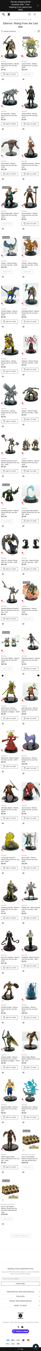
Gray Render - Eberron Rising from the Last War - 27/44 (9, 165)
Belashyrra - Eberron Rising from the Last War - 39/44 (9, 759)
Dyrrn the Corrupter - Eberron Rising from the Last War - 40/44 (10, 959)
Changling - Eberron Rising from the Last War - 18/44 (30, 958)
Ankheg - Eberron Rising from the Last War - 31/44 (30, 264)
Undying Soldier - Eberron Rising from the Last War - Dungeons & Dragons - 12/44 (10, 1059)
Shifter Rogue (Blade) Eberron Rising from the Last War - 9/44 (31, 1059)
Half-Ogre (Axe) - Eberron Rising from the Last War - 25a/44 (30, 710)
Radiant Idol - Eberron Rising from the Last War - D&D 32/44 (31, 909)
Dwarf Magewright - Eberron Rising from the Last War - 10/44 (10, 215)
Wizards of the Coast (28, 1154)
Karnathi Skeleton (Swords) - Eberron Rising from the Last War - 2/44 (10, 610)
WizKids (3, 61)
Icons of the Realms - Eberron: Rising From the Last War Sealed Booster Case (9, 1209)
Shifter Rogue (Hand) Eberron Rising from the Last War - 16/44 (10, 1158)
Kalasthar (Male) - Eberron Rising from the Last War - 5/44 (9, 1108)
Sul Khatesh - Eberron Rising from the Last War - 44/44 (30, 1009)
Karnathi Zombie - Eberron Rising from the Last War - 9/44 (9, 1009)
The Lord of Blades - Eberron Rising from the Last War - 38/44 (10, 660)
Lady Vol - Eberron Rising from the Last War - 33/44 (9, 561)
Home (11, 19)
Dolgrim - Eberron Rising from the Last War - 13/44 (30, 412)
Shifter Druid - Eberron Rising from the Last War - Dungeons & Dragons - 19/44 (10, 710)
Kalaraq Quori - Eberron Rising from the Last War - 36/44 (30, 610)
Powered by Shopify (32, 1322)
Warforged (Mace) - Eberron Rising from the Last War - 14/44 (30, 313)
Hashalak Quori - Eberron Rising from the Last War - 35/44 (30, 1108)
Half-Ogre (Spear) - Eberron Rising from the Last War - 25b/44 (9, 809)
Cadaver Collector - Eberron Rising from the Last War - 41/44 (30, 462)
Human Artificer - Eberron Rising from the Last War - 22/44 (30, 215)
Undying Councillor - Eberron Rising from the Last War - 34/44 (10, 909)
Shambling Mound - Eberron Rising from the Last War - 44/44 (10, 512)
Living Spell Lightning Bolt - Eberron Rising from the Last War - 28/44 (31, 512)
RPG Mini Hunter (9, 14)
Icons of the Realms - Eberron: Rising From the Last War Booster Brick (30, 1158)
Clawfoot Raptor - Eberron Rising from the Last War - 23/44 (9, 313)
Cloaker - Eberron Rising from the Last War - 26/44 (9, 264)
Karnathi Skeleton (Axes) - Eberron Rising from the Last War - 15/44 (10, 462)
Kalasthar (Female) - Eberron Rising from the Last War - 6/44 (31, 165)
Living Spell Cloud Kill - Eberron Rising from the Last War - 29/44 (10, 859)
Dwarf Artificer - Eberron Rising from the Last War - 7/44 (9, 363)
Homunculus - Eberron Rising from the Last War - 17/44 (9, 412)
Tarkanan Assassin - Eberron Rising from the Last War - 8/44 (31, 660)
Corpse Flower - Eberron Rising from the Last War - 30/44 (30, 65)
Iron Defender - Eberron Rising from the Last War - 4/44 (9, 115)
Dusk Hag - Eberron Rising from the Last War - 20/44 (30, 561)
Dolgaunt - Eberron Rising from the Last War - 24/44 (30, 362)
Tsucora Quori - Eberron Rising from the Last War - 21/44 (30, 809)
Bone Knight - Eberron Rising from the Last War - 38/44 (30, 859)
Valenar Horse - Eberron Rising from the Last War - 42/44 (30, 759)
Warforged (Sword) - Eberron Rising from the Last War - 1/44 (10, 65)
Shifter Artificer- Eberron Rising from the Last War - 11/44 (30, 115)
